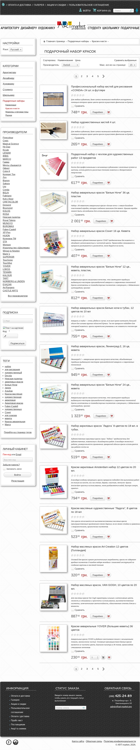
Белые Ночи (11, 385)
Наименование (65, 60)
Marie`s (6, 254)
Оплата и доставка (19, 5)
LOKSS (6, 269)
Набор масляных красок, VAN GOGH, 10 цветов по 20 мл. (104, 587)
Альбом (9, 391)
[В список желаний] (108, 112)
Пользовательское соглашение (89, 5)
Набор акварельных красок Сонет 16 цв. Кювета (100, 231)
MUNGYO (8, 223)
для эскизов (11, 415)
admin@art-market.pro (121, 706)
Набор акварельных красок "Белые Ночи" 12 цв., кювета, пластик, (101, 268)
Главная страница (55, 41)
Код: (6, 331)
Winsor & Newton (11, 251)
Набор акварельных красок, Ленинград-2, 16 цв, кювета (100, 348)
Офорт (6, 168)
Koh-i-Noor (8, 199)
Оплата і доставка (20, 716)
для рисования (12, 369)
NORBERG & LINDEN (14, 281)
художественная (13, 397)
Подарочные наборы (14, 101)
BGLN (6, 193)
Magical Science (11, 144)
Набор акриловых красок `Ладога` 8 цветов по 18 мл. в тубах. (104, 427)
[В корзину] (103, 657)
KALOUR (7, 275)
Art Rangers (8, 287)
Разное (8, 115)
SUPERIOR (8, 257)
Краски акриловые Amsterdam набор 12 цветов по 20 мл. (103, 469)
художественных (13, 409)
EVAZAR (7, 284)
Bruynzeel (8, 208)
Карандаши (10, 105)
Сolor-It (6, 171)
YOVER (7, 266)
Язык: (5, 49)
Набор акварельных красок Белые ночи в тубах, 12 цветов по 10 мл (102, 309)
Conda (6, 190)
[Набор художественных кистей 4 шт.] (53, 130)
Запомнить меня (14, 469)
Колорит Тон (9, 174)
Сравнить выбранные (125, 60)
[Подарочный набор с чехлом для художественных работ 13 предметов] (53, 166)
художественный (13, 373)
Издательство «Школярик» (16, 248)
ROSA (6, 214)
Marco (8, 424)
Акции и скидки (56, 5)
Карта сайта (78, 741)
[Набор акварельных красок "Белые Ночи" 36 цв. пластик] (53, 202)
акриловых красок (14, 382)
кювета (8, 418)
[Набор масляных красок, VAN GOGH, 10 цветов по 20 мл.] (53, 597)
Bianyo (6, 180)
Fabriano (7, 196)
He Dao (6, 147)
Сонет (8, 412)
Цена (77, 60)
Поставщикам (18, 724)
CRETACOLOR (10, 202)
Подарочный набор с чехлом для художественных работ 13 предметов (102, 156)
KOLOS (6, 211)
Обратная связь (94, 741)
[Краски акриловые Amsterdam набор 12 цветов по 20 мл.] (53, 481)
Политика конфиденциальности (120, 741)
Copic (5, 141)
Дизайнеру (29, 28)
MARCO (7, 159)
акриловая (10, 400)
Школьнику (110, 28)
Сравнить (79, 106)
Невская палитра (11, 217)
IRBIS (5, 156)
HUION (6, 235)
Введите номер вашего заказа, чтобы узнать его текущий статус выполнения (69, 698)
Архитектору (10, 28)
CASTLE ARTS (10, 291)
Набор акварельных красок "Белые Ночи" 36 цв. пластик (100, 194)
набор (8, 366)
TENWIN (7, 272)
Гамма (6, 162)
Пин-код (7, 454)
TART (5, 278)
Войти (87, 11)
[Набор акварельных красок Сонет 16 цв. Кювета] (53, 243)
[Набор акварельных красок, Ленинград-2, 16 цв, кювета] (53, 358)
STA (5, 241)
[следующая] (103, 76)
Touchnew (8, 260)
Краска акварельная (15, 421)
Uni (4, 186)
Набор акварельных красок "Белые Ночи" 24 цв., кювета (101, 386)
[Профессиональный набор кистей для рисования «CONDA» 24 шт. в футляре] (53, 98)
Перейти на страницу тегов (18, 432)
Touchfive (7, 263)
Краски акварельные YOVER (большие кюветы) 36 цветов (102, 628)
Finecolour (8, 138)
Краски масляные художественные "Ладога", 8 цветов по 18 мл (104, 510)
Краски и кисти (12, 108)
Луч (4, 177)
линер (8, 388)
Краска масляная (13, 394)
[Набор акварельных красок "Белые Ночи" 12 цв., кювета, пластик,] (53, 278)
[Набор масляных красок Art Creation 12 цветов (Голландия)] (53, 558)
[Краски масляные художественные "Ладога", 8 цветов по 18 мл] (53, 520)
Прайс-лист (17, 720)
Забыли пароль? (11, 465)
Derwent (7, 205)
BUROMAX (8, 226)
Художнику (46, 28)
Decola (8, 376)
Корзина (104, 11)
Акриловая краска (14, 403)
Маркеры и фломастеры (16, 112)
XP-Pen (6, 232)
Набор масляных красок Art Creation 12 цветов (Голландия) (99, 548)
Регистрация (17, 481)
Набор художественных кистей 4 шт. (93, 122)
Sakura (6, 183)
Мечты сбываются (12, 165)
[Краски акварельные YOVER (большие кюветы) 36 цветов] (53, 638)
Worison (7, 245)
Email (18, 454)
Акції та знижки (18, 728)
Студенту (94, 28)
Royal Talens (9, 220)
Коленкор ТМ (9, 238)
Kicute (6, 150)
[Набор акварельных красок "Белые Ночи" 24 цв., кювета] (53, 392)
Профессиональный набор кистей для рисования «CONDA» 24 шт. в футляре (101, 88)
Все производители (18, 296)
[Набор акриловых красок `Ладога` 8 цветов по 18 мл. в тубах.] (53, 436)
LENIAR (7, 153)
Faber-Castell (9, 229)
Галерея (39, 5)
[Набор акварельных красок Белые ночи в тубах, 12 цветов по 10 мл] (53, 320)
